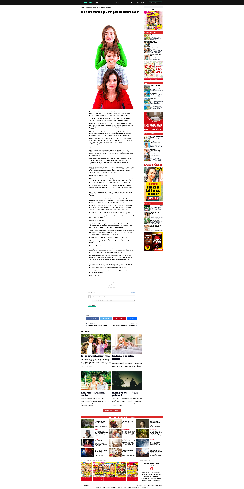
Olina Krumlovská (85, 15)
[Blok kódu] (106, 301)
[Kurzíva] (95, 301)
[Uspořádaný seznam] (100, 301)
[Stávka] (99, 301)
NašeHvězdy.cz (145, 472)
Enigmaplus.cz (155, 476)
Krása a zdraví (99, 2)
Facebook (93, 318)
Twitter (107, 318)
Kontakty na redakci (141, 485)
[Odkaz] (107, 301)
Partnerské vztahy (135, 2)
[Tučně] (93, 301)
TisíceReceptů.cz (145, 478)
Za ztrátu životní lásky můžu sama (95, 356)
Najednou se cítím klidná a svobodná (123, 357)
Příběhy (143, 2)
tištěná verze (86, 478)
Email (132, 318)
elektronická (86, 480)
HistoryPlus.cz (156, 480)
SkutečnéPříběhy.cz (156, 472)
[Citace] (104, 301)
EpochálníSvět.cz (157, 474)
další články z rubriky (112, 410)
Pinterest (120, 318)
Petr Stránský (119, 405)
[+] (111, 300)
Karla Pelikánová (89, 366)
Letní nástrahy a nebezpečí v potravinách (124, 325)
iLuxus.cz (159, 478)
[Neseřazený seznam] (102, 301)
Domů (82, 7)
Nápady (112, 2)
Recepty (107, 2)
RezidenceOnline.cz (147, 480)
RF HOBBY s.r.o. (86, 485)
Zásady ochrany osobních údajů (154, 485)
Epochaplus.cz (147, 476)
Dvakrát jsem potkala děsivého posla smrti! (125, 394)
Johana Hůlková (120, 369)
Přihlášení (133, 292)
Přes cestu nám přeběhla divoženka (97, 325)
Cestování (126, 2)
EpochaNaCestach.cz (146, 474)
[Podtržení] (97, 301)
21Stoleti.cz (153, 478)
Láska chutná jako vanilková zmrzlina (93, 394)
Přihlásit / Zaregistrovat (155, 3)
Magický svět (119, 2)
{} (109, 300)
